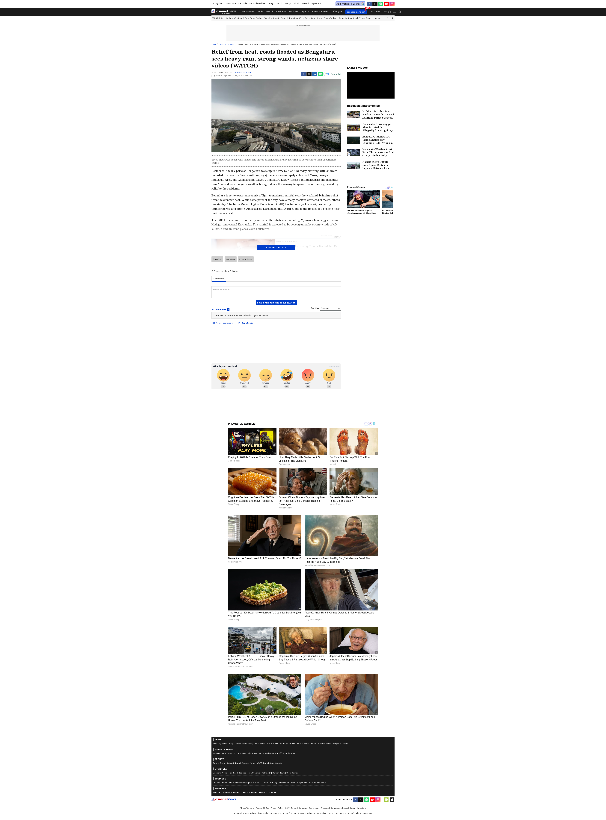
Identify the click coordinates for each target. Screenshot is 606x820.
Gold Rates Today (253, 18)
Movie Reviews (266, 753)
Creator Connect (356, 12)
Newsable (231, 3)
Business (281, 11)
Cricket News (233, 763)
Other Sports (275, 763)
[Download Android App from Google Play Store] (386, 799)
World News (272, 743)
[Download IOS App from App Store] (392, 799)
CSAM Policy (291, 808)
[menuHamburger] (394, 12)
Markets (293, 11)
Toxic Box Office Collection (302, 18)
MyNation (316, 3)
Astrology (266, 773)
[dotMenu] (385, 11)
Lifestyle (337, 11)
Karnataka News (287, 743)
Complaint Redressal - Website (313, 808)
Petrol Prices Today (326, 18)
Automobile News (317, 783)
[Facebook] (369, 4)
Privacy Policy (277, 808)
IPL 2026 (375, 11)
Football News (248, 763)
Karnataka (230, 259)
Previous (387, 18)
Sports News (219, 763)
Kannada (242, 3)
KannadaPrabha (257, 3)
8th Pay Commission (279, 783)
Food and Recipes (237, 773)
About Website (247, 808)
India (260, 11)
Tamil (279, 3)
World (269, 11)
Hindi (296, 3)
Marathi (305, 3)
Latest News (248, 11)
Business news (220, 783)
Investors (361, 808)
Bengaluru (217, 259)
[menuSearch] (400, 12)
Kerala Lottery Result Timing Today (355, 18)
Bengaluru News (340, 743)
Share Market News (238, 783)
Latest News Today (244, 743)
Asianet (223, 799)
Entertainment (320, 11)
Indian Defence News (321, 743)
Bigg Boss (252, 753)
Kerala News (303, 743)
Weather (217, 792)
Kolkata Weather (234, 18)
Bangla (288, 3)
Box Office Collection (284, 753)
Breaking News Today (223, 743)
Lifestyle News (220, 773)
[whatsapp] (380, 4)
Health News (254, 773)
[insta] (392, 4)
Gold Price (254, 783)
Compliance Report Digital (342, 808)
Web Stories (292, 773)
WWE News (262, 763)
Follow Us (335, 74)
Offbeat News (245, 259)
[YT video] (386, 4)
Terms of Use (262, 808)
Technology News (299, 783)
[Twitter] (374, 4)
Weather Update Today (275, 18)
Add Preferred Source (348, 4)
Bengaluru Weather (268, 792)
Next (392, 18)
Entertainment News (222, 753)
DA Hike (264, 783)
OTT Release (240, 753)
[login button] (390, 12)
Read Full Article (276, 247)
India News (260, 743)
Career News (278, 773)
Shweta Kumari (243, 72)
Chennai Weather (249, 792)
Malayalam (218, 3)
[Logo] (224, 11)
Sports (305, 11)
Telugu (270, 3)
